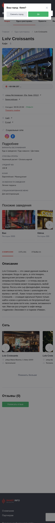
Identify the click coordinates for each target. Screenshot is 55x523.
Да (38, 14)
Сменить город (16, 14)
